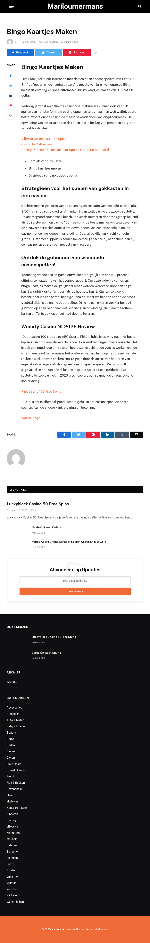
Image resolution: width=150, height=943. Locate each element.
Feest (10, 776)
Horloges (12, 801)
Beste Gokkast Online (46, 527)
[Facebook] (10, 76)
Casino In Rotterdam (36, 144)
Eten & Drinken (16, 770)
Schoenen (13, 851)
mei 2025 (12, 682)
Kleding (11, 820)
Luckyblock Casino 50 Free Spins (38, 504)
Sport (10, 864)
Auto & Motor (15, 720)
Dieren (11, 757)
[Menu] (11, 6)
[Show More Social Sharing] (95, 52)
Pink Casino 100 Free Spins (41, 391)
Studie (11, 870)
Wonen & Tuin (15, 901)
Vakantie (12, 876)
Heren (10, 795)
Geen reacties (50, 42)
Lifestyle (12, 826)
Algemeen (13, 713)
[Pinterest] (10, 106)
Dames (11, 751)
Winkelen (12, 895)
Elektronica (14, 763)
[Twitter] (10, 86)
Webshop (12, 889)
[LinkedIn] (10, 96)
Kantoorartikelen (17, 807)
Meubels (12, 839)
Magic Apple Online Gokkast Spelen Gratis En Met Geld (69, 541)
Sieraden (12, 857)
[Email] (10, 116)
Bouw (10, 738)
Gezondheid (14, 789)
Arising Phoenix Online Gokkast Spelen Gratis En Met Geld (65, 150)
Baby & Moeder (16, 726)
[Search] (139, 6)
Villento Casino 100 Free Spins (43, 139)
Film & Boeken (16, 782)
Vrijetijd (11, 882)
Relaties (12, 845)
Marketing (13, 832)
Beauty (11, 732)
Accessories (14, 707)
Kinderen (12, 814)
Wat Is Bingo (30, 418)
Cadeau (11, 745)
